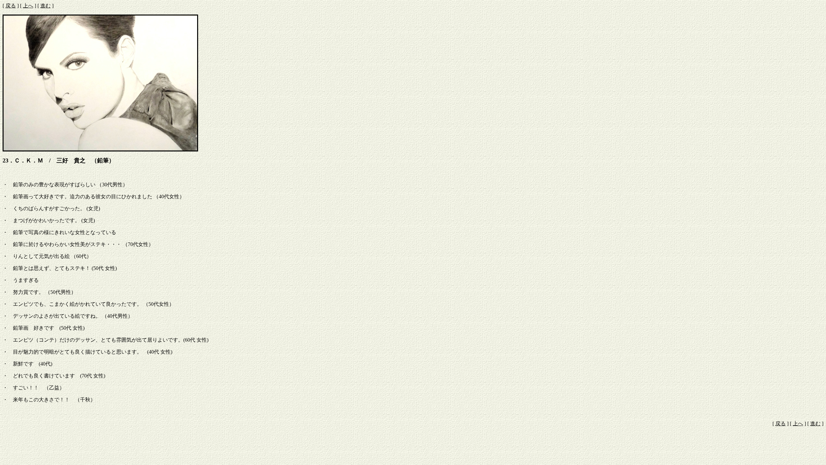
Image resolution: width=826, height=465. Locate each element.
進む (45, 5)
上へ (28, 5)
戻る (10, 5)
